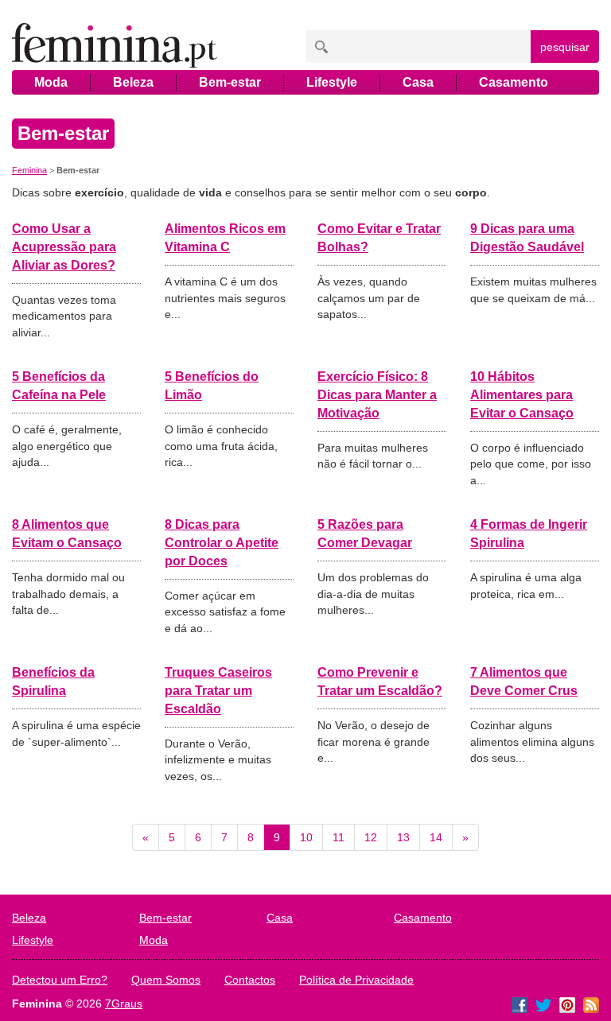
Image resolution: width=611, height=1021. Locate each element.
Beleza (133, 82)
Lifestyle (331, 82)
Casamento (513, 82)
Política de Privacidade (356, 979)
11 (338, 837)
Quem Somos (165, 979)
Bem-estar (230, 82)
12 (370, 837)
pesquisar (565, 47)
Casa (418, 82)
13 (403, 837)
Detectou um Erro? (59, 979)
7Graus (123, 1003)
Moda (51, 82)
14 (436, 837)
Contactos (249, 979)
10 (306, 837)
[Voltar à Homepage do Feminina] (114, 46)
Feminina (29, 170)
